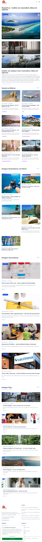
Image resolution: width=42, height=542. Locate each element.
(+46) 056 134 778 (6, 518)
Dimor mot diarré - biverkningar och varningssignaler (30, 517)
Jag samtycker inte (12, 536)
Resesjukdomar (24, 532)
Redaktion (4, 523)
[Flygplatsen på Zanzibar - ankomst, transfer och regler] (21, 61)
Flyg (3, 42)
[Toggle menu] (39, 2)
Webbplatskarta (34, 538)
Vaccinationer (6, 14)
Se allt (38, 87)
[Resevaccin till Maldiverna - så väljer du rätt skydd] (21, 26)
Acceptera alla (12, 538)
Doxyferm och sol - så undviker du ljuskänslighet (29, 507)
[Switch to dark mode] (37, 2)
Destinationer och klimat (26, 136)
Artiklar (23, 505)
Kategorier (23, 523)
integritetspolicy (4, 533)
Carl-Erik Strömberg (5, 128)
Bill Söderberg (24, 153)
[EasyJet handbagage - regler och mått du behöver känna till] (21, 47)
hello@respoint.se (6, 520)
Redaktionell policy (28, 538)
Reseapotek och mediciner (6, 161)
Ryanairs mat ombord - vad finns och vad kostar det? (30, 515)
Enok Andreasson (5, 103)
